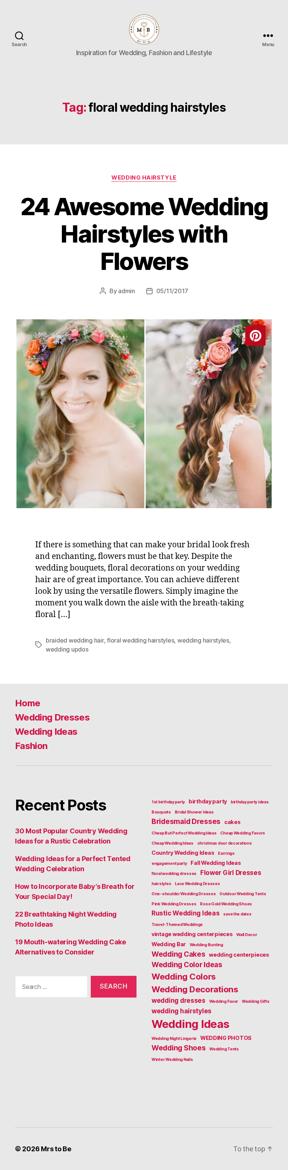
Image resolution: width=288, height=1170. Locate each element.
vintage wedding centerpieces (192, 934)
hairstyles (161, 883)
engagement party (169, 863)
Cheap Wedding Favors (242, 833)
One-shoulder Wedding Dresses (184, 893)
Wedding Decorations (195, 989)
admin (126, 291)
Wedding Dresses (52, 717)
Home (27, 703)
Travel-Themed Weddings (177, 924)
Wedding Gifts (256, 1001)
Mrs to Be (56, 1149)
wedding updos (67, 649)
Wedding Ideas (46, 731)
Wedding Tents (224, 1049)
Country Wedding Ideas (183, 852)
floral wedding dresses (174, 873)
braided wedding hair (75, 640)
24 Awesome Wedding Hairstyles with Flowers (144, 234)
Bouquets (161, 812)
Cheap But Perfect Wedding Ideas (184, 833)
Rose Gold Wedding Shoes (226, 904)
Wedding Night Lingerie (174, 1038)
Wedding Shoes (179, 1047)
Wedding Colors (184, 976)
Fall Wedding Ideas (215, 863)
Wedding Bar (169, 944)
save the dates (237, 914)
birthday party (208, 801)
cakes (232, 822)
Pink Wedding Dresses (174, 904)
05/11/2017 (172, 291)
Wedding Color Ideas (187, 964)
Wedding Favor (223, 1001)
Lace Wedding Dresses (197, 883)
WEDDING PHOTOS (226, 1038)
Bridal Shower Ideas (194, 812)
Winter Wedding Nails (172, 1059)
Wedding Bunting (206, 944)
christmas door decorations (224, 843)
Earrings (226, 853)
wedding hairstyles (203, 640)
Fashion (31, 745)
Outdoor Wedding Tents (242, 893)
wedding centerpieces (239, 954)
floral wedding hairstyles (140, 640)
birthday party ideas (250, 802)
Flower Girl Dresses (230, 872)
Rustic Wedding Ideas (186, 913)
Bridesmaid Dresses (186, 821)
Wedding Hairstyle (143, 177)
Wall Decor (246, 934)
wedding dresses (179, 1000)
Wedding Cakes (179, 954)
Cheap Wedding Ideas (173, 843)
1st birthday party (168, 802)
